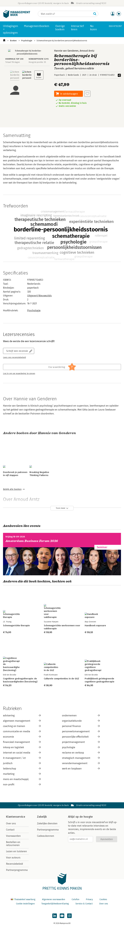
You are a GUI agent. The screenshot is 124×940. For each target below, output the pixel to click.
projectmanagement (73, 742)
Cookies (103, 899)
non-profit (8, 784)
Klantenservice (15, 816)
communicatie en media (16, 731)
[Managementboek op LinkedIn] (54, 915)
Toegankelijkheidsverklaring (55, 903)
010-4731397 (115, 26)
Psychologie (26, 40)
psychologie (68, 747)
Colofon (75, 899)
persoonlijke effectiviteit (75, 736)
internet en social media (16, 752)
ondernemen (69, 715)
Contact (10, 829)
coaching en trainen (14, 726)
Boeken (13, 40)
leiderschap (9, 768)
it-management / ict (14, 758)
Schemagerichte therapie (16, 625)
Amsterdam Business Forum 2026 (31, 541)
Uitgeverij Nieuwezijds (39, 295)
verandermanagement (74, 763)
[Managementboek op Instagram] (69, 915)
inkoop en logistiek (13, 747)
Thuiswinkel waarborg (24, 899)
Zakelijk (42, 816)
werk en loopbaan (72, 768)
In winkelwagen (69, 93)
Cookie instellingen (25, 903)
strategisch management (76, 758)
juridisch (8, 763)
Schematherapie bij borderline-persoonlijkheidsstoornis (62, 40)
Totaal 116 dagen (12, 62)
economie (8, 736)
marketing (9, 773)
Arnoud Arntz (87, 50)
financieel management (16, 742)
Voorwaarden (13, 835)
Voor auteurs (13, 857)
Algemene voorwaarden (53, 899)
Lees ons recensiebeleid (14, 357)
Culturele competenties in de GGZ (61, 678)
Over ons (11, 823)
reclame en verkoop (73, 752)
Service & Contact (84, 903)
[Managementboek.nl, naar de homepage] (16, 17)
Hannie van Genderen (66, 50)
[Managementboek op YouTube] (62, 915)
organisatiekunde (72, 720)
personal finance (71, 726)
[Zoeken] (95, 14)
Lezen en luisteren (16, 851)
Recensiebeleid (14, 863)
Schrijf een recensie (17, 350)
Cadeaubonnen (45, 835)
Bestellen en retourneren (13, 844)
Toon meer (60, 508)
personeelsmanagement (76, 731)
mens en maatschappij (15, 779)
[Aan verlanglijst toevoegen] (87, 94)
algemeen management (16, 720)
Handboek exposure (95, 625)
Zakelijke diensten (47, 823)
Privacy (89, 899)
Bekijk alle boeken (12, 489)
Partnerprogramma (17, 870)
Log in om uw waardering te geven (19, 373)
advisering (9, 715)
